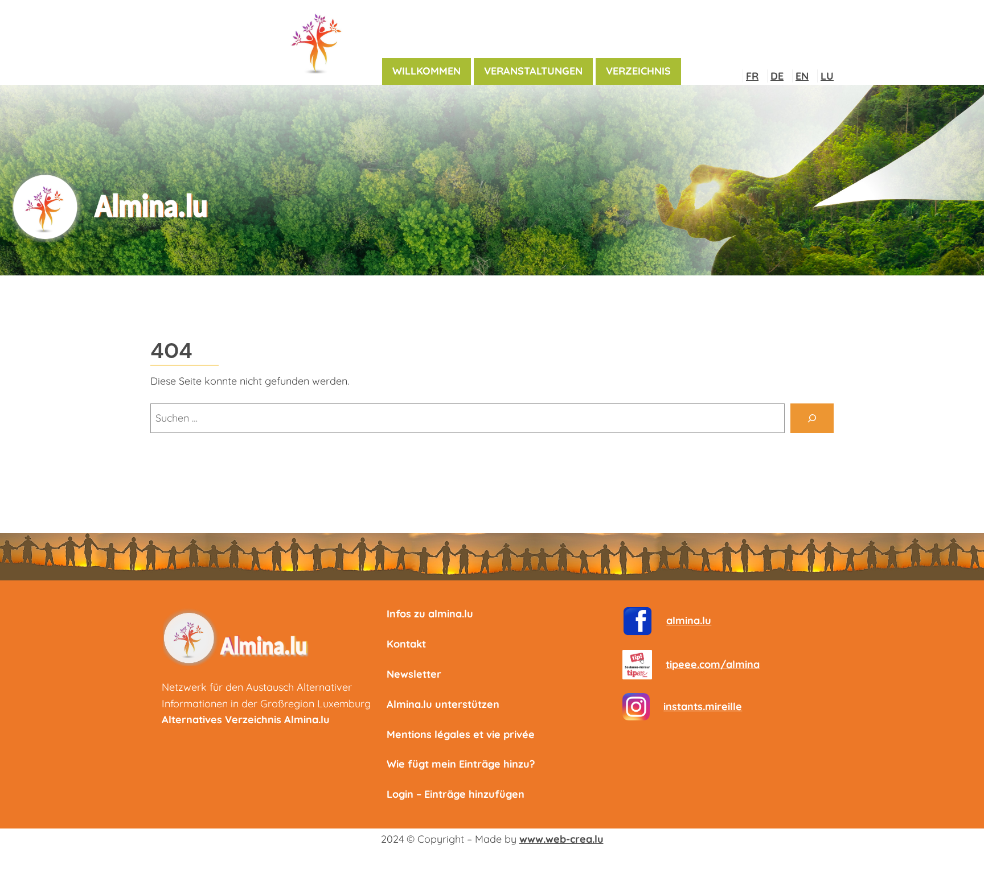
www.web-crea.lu (561, 839)
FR (752, 76)
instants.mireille (702, 706)
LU (827, 76)
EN (802, 76)
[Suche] (812, 418)
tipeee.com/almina (713, 664)
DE (777, 76)
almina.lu (688, 620)
